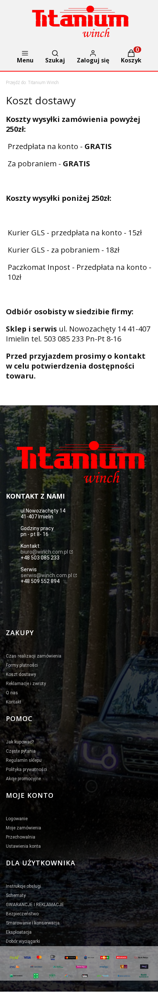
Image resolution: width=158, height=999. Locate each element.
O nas (12, 692)
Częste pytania (21, 751)
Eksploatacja (19, 932)
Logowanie (17, 818)
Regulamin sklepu (24, 760)
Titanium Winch (32, 82)
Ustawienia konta (23, 846)
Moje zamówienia (23, 827)
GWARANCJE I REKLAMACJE (35, 904)
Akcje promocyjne (23, 778)
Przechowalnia (20, 837)
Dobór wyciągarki (23, 941)
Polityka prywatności (26, 769)
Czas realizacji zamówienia (33, 656)
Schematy (16, 895)
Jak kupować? (20, 742)
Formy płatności (22, 665)
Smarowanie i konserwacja (33, 923)
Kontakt (13, 702)
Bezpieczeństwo (22, 913)
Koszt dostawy (21, 674)
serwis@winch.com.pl (46, 575)
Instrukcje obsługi (23, 886)
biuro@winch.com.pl (44, 552)
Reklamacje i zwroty (26, 683)
